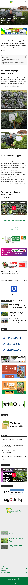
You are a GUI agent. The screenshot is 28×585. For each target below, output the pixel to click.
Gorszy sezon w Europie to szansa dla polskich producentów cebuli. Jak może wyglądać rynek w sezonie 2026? (12, 440)
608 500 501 (14, 583)
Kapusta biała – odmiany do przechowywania (14, 220)
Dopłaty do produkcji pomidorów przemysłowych (20, 279)
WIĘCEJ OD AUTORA (17, 300)
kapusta (6, 271)
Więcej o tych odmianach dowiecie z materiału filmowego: (13, 63)
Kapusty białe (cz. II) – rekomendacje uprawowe (7, 279)
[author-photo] (14, 292)
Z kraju (23, 16)
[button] (2, 2)
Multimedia (15, 16)
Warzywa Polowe (7, 22)
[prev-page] (2, 325)
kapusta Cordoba (19, 271)
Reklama (14, 578)
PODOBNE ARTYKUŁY (6, 300)
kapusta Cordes (12, 271)
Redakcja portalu (8, 578)
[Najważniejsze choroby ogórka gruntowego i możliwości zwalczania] (4, 540)
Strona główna (3, 5)
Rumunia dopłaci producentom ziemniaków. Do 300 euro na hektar (14, 457)
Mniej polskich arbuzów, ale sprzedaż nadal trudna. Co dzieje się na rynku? (17, 314)
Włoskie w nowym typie (8, 60)
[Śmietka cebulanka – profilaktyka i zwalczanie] (4, 533)
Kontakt (18, 579)
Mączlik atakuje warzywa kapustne (17, 545)
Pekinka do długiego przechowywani (11, 59)
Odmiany (19, 16)
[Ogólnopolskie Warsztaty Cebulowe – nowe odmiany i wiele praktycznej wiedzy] (4, 320)
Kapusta (11, 16)
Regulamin (20, 578)
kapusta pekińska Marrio (6, 273)
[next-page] (4, 325)
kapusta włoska (15, 273)
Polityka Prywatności (12, 579)
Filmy (7, 16)
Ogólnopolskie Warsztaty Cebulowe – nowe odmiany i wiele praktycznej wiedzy (17, 320)
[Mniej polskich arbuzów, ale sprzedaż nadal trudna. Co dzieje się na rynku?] (4, 314)
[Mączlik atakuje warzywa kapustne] (4, 547)
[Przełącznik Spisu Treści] (23, 57)
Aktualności (9, 5)
